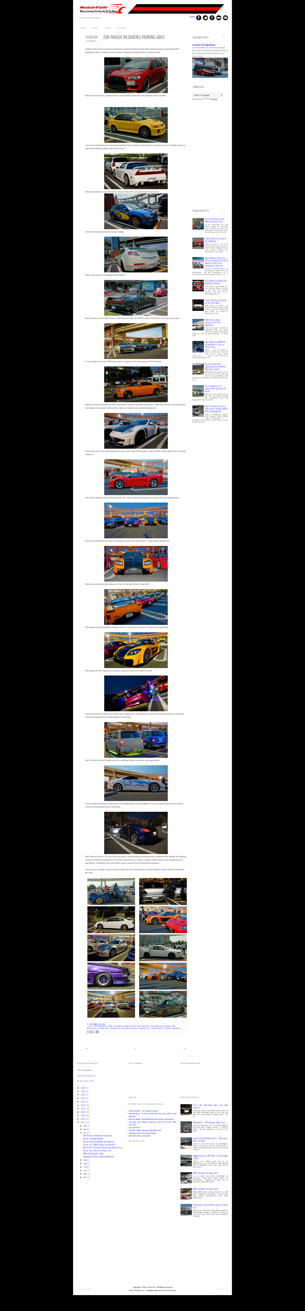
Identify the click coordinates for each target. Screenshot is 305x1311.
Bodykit (145, 1026)
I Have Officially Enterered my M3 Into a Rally (215, 301)
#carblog (118, 1026)
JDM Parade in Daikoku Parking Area (97, 1136)
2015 (83, 1116)
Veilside (176, 1028)
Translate (213, 99)
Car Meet (154, 1026)
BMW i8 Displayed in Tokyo (93, 1154)
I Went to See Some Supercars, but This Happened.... (213, 322)
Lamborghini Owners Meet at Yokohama (98, 1157)
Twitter (205, 17)
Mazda (143, 1028)
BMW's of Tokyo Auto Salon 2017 (205, 1173)
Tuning (167, 1028)
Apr (85, 1177)
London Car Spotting (203, 45)
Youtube (218, 17)
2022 (83, 1095)
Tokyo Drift (157, 1028)
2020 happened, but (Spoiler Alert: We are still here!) (215, 388)
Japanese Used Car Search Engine (142, 1133)
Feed (192, 16)
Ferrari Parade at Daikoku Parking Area (98, 1142)
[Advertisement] (216, 154)
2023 (83, 1091)
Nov (85, 1129)
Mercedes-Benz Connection (139, 1136)
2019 (83, 1102)
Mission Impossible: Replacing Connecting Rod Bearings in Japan (215, 366)
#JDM (126, 1026)
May (85, 1174)
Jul (85, 1167)
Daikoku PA (115, 1028)
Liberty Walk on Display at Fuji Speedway (215, 239)
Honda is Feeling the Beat (93, 1139)
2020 (83, 1098)
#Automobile (101, 1026)
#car (110, 1026)
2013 (83, 1122)
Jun (85, 1170)
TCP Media (121, 28)
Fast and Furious (130, 1028)
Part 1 (89, 49)
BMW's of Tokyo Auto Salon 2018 (205, 1189)
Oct (85, 1133)
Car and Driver (134, 1128)
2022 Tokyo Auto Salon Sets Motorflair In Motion (216, 282)
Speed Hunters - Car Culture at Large (143, 1111)
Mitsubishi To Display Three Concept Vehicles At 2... (103, 1148)
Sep (85, 1160)
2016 (83, 1112)
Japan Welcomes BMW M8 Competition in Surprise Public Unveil (215, 344)
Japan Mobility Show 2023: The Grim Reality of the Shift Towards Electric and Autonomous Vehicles (216, 262)
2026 (83, 1088)
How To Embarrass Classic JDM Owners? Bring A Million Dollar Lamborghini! (216, 409)
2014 (83, 1119)
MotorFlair (152, 1287)
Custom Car (102, 1028)
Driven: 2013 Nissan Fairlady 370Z (97, 1151)
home (82, 28)
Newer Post (87, 1049)
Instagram (225, 17)
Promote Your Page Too (86, 1076)
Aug (85, 1163)
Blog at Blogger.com (136, 1290)
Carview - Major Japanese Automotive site (145, 1130)
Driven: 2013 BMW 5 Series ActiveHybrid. (99, 1145)
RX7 (148, 1028)
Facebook (198, 17)
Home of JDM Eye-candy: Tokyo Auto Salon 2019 (215, 220)
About (108, 28)
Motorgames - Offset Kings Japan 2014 (209, 1122)
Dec (85, 1126)
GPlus (212, 17)
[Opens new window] (136, 92)
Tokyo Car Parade (84, 1070)
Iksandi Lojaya (170, 1290)
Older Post (184, 1049)
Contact (95, 28)
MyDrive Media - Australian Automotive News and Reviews (151, 1119)
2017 (83, 1109)
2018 (83, 1105)
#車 (139, 1026)
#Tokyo (133, 1026)
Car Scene (165, 1026)
